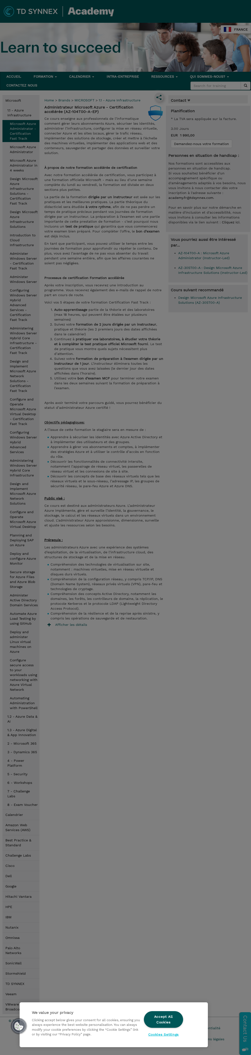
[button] (19, 1026)
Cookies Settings (163, 1034)
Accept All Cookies (163, 1019)
